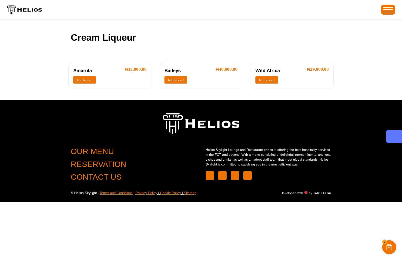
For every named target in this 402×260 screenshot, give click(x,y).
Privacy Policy (146, 193)
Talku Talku (322, 193)
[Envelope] (235, 175)
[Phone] (210, 175)
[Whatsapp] (222, 175)
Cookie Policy (170, 193)
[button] (389, 247)
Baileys (172, 70)
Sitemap (190, 193)
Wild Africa (267, 70)
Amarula (82, 70)
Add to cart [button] (85, 80)
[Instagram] (247, 175)
